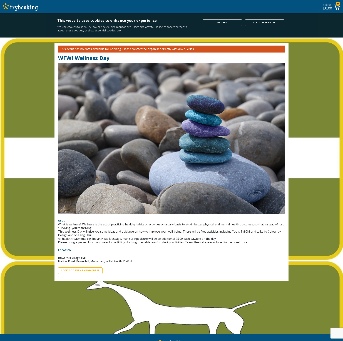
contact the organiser (146, 49)
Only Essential (264, 22)
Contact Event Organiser (80, 270)
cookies (72, 27)
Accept (222, 22)
